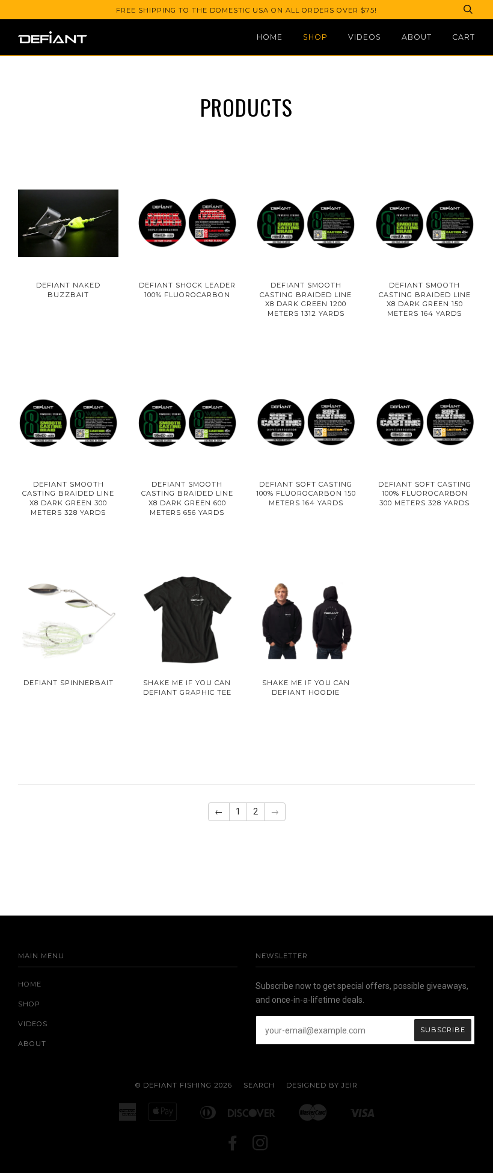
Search (259, 1085)
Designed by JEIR (322, 1085)
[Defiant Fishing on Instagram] (261, 1146)
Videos (364, 37)
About (417, 37)
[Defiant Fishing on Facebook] (233, 1146)
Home (270, 37)
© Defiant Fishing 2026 (183, 1085)
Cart (463, 37)
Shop (315, 37)
